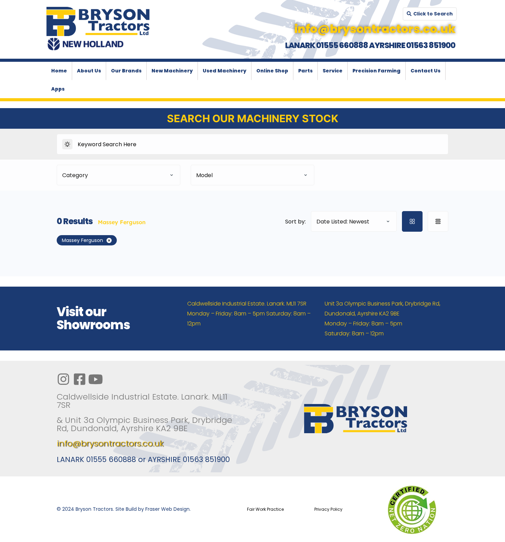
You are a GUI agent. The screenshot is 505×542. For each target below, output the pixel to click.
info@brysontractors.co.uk (110, 443)
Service (333, 70)
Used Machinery (224, 70)
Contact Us (425, 70)
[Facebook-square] (79, 379)
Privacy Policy (328, 509)
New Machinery (172, 70)
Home (59, 70)
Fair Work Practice (265, 509)
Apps (58, 88)
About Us (89, 70)
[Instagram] (63, 379)
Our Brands (126, 70)
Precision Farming (376, 70)
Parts (305, 70)
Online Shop (272, 70)
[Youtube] (95, 379)
